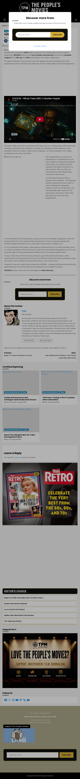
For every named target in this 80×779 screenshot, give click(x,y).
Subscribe (57, 35)
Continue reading (40, 46)
